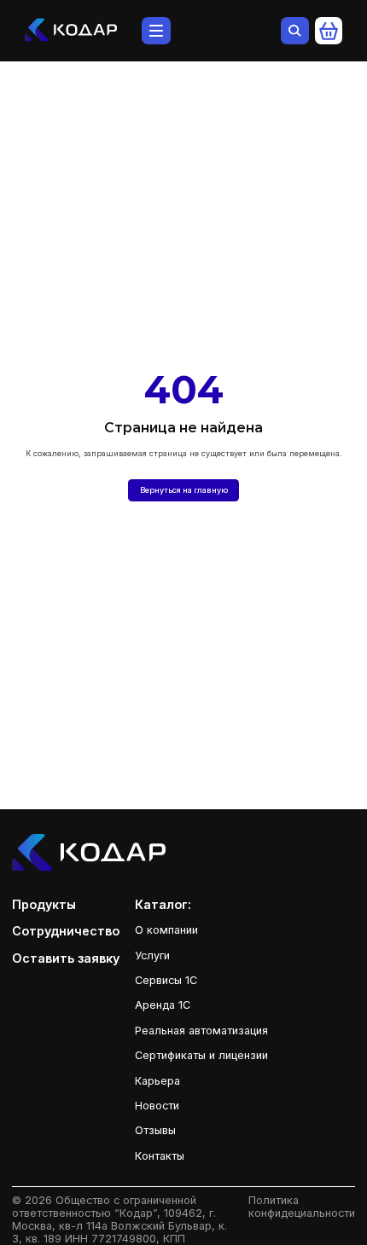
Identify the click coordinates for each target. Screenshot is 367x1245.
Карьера (157, 1080)
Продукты (44, 904)
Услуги (152, 955)
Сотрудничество (65, 931)
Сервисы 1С (166, 980)
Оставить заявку (65, 958)
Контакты (159, 1155)
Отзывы (155, 1130)
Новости (157, 1105)
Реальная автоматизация (201, 1030)
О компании (166, 930)
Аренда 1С (162, 1005)
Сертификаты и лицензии (201, 1055)
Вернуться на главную (184, 490)
